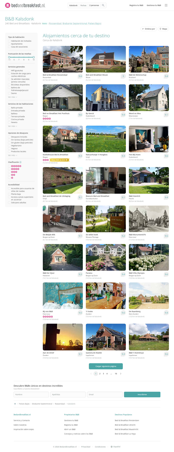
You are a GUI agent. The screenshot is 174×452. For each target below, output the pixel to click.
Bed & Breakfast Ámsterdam (127, 420)
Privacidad (85, 447)
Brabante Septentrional (75, 23)
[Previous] (46, 59)
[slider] (9, 57)
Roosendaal (55, 23)
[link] (25, 5)
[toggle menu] (166, 5)
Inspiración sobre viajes (24, 429)
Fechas (83, 5)
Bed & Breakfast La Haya (125, 434)
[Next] (79, 59)
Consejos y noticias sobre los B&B (78, 434)
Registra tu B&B (71, 425)
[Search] (103, 5)
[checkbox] (9, 41)
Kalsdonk (73, 5)
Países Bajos (94, 23)
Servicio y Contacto (22, 420)
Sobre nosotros (20, 425)
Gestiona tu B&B (71, 420)
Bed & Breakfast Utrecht (125, 425)
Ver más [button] (11, 97)
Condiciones (100, 447)
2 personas (94, 5)
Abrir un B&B (69, 429)
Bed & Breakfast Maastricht (126, 429)
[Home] (15, 404)
